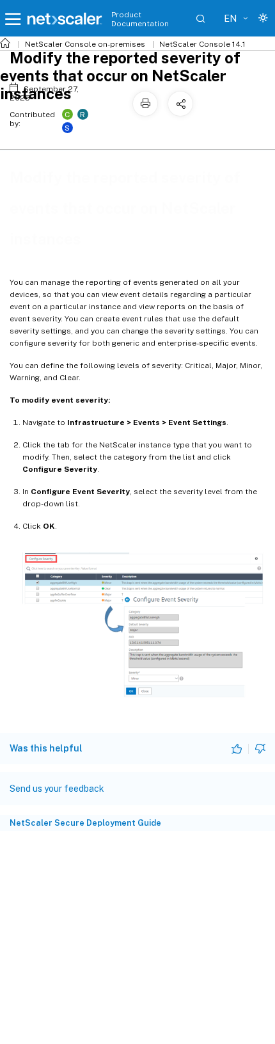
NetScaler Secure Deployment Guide (85, 823)
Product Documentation (140, 19)
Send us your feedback (57, 788)
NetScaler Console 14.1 (202, 44)
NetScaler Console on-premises (85, 44)
